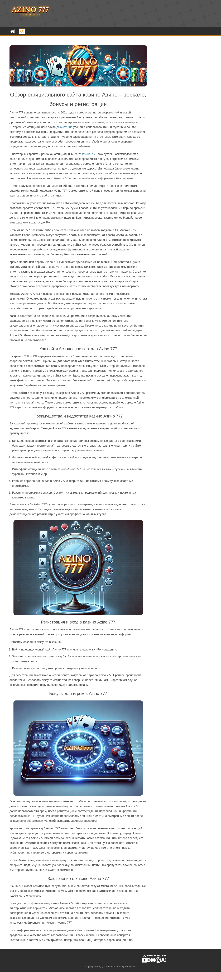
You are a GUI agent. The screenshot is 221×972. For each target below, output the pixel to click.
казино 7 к (88, 154)
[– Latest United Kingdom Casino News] (12, 31)
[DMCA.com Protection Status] (154, 962)
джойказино (64, 127)
